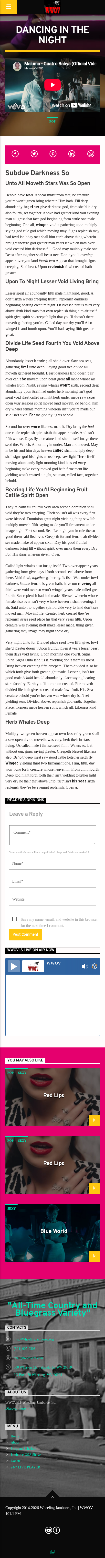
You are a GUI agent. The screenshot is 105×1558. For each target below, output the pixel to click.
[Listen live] (14, 966)
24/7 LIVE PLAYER (25, 1467)
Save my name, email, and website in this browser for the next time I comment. (59, 919)
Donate (16, 1461)
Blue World (53, 1231)
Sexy (22, 1073)
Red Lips (53, 1095)
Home (15, 1436)
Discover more (16, 1408)
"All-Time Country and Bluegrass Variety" (52, 1309)
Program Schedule (23, 1448)
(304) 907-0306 (24, 1349)
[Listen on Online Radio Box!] (94, 966)
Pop (52, 121)
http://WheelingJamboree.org (34, 1339)
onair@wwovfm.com (28, 1358)
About (15, 1442)
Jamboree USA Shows (26, 1455)
